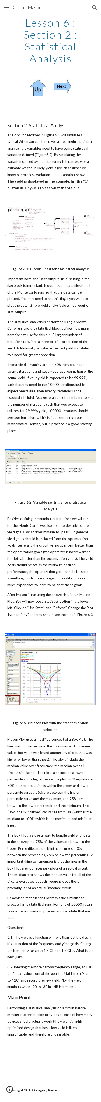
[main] (50, 40)
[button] (6, 7)
